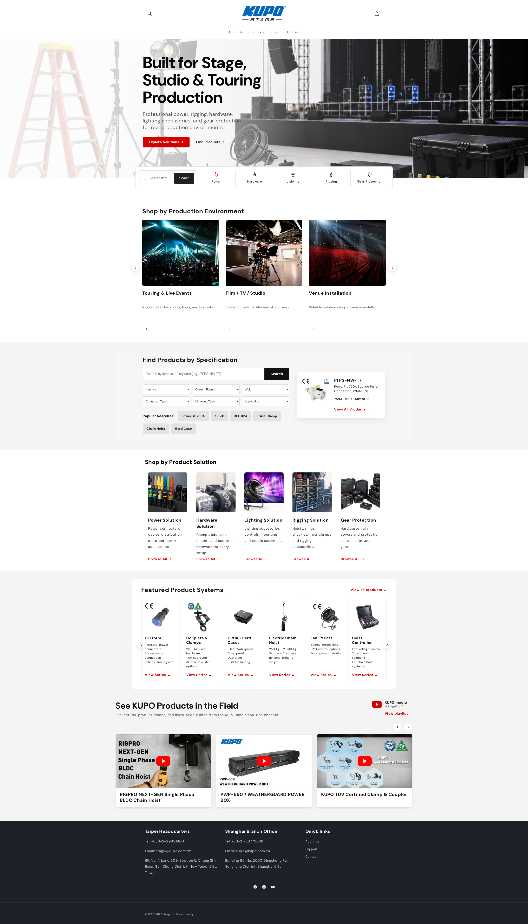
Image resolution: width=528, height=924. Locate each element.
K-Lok (219, 416)
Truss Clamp (267, 416)
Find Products (210, 142)
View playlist (398, 713)
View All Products (353, 409)
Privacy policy (184, 914)
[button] (149, 13)
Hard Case (183, 429)
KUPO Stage (163, 914)
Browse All (157, 559)
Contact (311, 857)
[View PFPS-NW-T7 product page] (315, 391)
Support (311, 849)
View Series (158, 675)
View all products (369, 589)
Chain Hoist (155, 429)
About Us (312, 842)
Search (184, 178)
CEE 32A (240, 416)
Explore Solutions (166, 142)
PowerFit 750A (193, 416)
